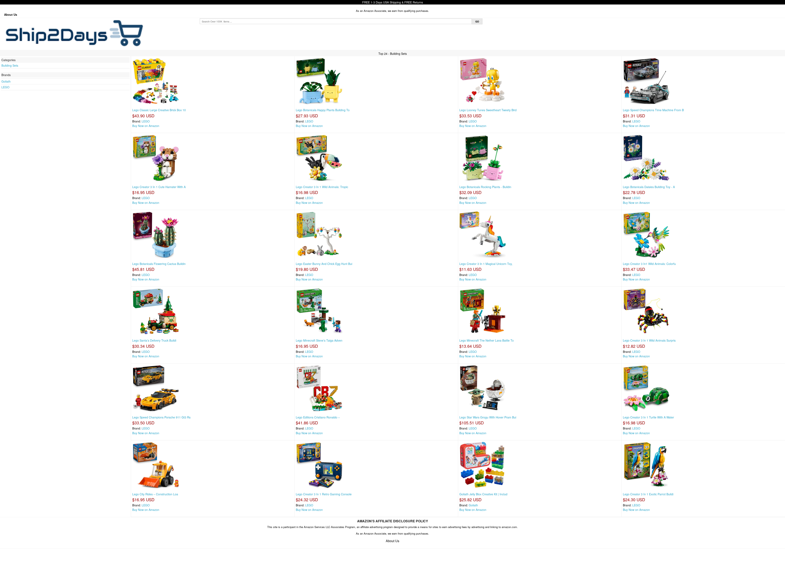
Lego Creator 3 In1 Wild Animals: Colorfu (649, 264)
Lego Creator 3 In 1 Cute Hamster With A (159, 187)
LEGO (5, 87)
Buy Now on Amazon (145, 126)
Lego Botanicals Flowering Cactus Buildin (159, 264)
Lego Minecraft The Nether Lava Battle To (486, 340)
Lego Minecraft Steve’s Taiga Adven (319, 340)
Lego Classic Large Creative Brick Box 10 (159, 110)
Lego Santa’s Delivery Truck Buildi (154, 340)
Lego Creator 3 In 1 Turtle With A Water (648, 417)
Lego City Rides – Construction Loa (155, 494)
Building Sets (9, 65)
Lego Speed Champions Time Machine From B (653, 110)
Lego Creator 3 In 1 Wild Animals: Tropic (322, 187)
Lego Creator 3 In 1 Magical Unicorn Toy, (485, 264)
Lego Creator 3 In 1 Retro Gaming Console (324, 494)
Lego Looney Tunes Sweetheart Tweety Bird (488, 110)
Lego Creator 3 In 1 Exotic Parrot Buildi (648, 494)
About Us (10, 14)
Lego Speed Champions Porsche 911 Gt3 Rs (161, 417)
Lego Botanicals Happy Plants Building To (323, 110)
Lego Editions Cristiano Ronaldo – (318, 417)
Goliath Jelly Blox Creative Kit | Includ (483, 494)
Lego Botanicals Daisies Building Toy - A (649, 187)
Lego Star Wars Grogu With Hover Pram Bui (487, 417)
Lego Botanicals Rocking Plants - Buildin (485, 187)
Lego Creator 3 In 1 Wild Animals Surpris (649, 340)
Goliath (6, 81)
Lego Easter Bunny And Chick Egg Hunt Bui (324, 264)
